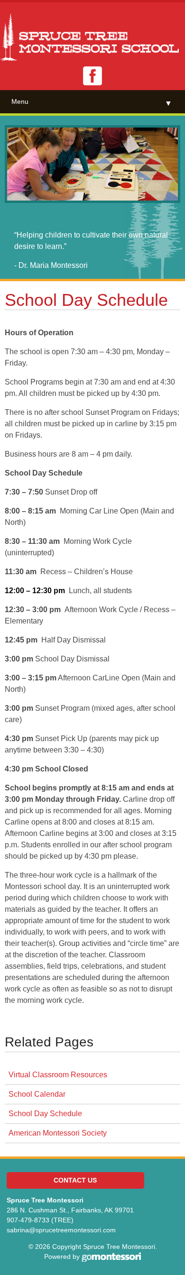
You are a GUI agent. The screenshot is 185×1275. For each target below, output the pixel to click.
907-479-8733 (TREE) (40, 1220)
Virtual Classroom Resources (58, 1075)
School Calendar (37, 1094)
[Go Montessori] (111, 1256)
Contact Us (75, 1180)
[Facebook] (92, 75)
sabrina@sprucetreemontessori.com (61, 1230)
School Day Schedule (45, 1114)
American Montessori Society (58, 1133)
